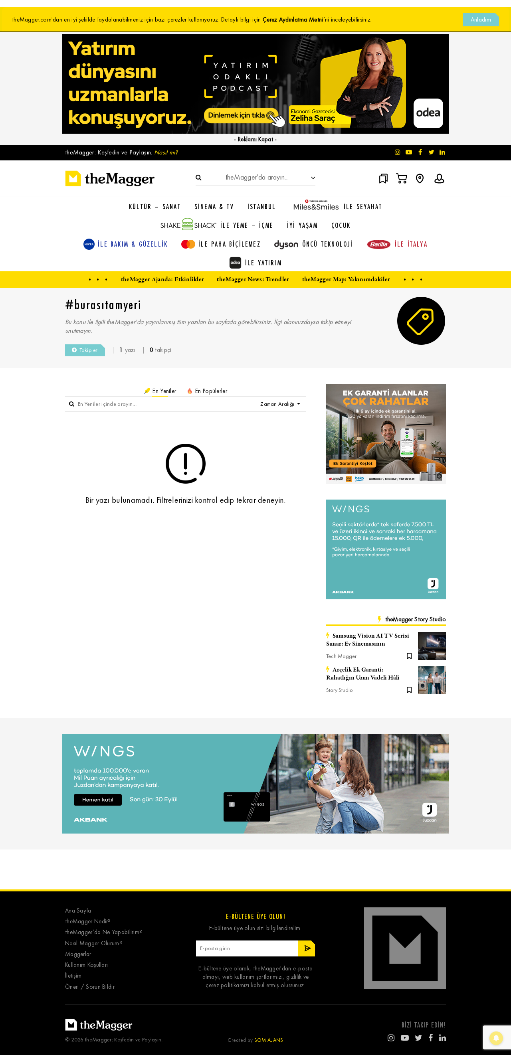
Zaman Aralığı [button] (277, 404)
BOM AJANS (268, 1040)
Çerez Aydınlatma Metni (293, 19)
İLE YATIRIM (263, 262)
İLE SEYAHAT (363, 206)
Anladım (481, 19)
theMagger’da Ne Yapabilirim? (103, 932)
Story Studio (339, 690)
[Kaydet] (409, 655)
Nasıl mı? (166, 152)
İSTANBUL (262, 206)
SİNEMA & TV (214, 206)
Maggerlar (78, 954)
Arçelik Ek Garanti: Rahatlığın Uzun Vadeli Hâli (363, 674)
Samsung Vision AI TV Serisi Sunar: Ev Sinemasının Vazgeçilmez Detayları (367, 640)
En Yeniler (163, 391)
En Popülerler (210, 391)
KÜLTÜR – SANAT (155, 206)
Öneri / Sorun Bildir (90, 987)
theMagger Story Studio (415, 619)
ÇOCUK (341, 225)
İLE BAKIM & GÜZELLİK (133, 244)
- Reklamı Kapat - (255, 139)
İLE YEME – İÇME (246, 225)
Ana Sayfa (78, 910)
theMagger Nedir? (88, 921)
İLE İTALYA (411, 244)
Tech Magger (341, 656)
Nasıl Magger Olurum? (93, 943)
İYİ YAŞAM (302, 225)
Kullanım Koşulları (86, 965)
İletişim (73, 975)
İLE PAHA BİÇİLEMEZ (229, 244)
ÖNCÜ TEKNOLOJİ (327, 244)
